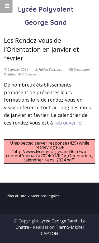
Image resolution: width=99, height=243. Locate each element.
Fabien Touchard (50, 69)
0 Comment (31, 74)
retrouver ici (68, 123)
